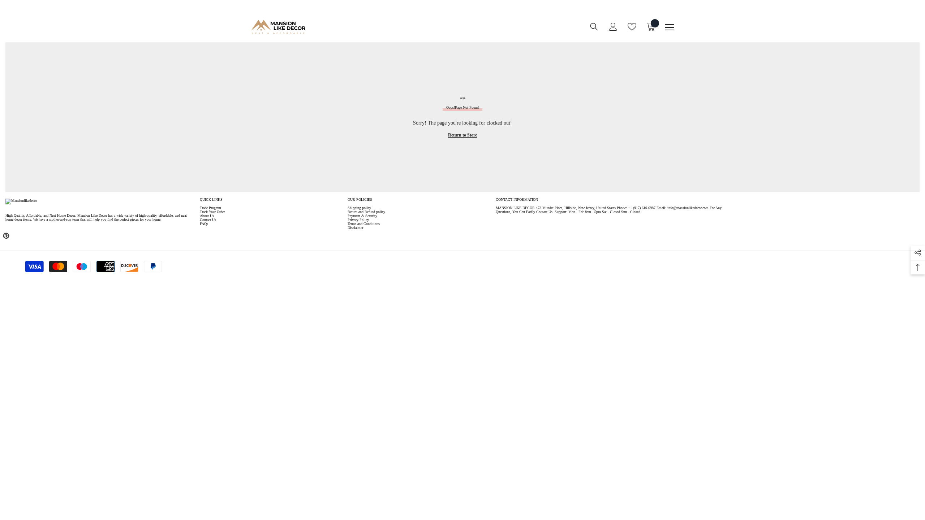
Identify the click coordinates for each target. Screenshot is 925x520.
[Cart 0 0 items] (650, 26)
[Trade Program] (427, 31)
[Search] (594, 26)
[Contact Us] (442, 31)
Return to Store (462, 135)
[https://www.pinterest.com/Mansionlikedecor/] (6, 235)
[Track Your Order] (456, 31)
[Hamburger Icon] (669, 27)
